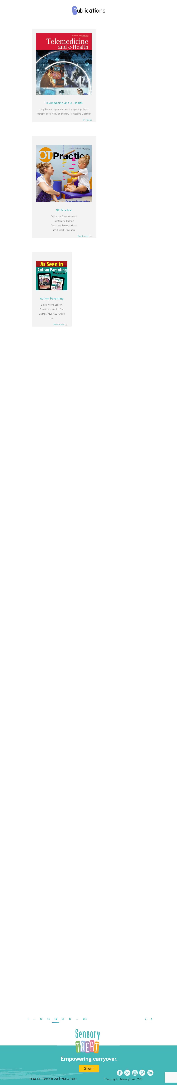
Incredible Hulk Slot (89, 827)
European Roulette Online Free (88, 682)
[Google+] (127, 1073)
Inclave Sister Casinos (88, 457)
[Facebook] (119, 1073)
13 (41, 1019)
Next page (151, 1019)
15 (55, 1019)
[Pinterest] (142, 1073)
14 (48, 1019)
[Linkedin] (150, 1073)
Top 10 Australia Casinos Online (88, 977)
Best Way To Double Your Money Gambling (88, 607)
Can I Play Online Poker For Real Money (88, 386)
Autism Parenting (52, 298)
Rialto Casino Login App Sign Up (89, 757)
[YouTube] (134, 1073)
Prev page (146, 1019)
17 (70, 1019)
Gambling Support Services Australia (88, 532)
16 (63, 1019)
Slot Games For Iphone (88, 902)
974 (85, 1019)
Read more (83, 236)
